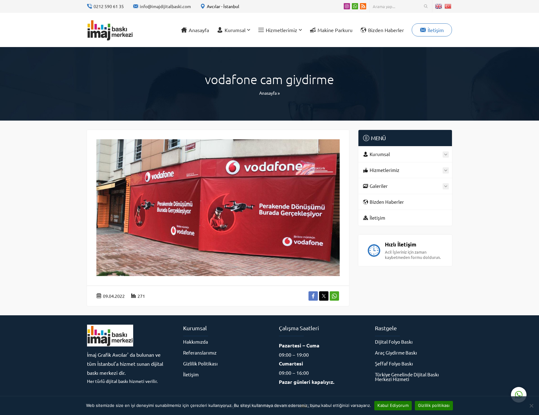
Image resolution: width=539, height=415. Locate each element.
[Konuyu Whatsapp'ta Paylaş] (334, 296)
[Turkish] (448, 6)
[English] (439, 6)
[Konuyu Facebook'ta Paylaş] (313, 296)
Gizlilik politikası (434, 405)
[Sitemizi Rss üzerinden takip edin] (363, 6)
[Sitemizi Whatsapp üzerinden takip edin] (355, 6)
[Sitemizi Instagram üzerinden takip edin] (347, 6)
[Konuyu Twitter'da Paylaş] (323, 296)
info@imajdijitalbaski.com (165, 6)
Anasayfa (268, 93)
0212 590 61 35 (109, 6)
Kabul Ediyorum (393, 405)
